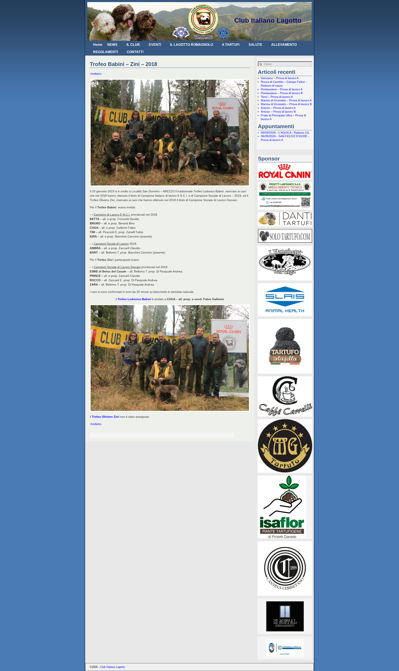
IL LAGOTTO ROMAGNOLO (191, 44)
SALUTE (255, 44)
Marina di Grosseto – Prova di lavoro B (286, 104)
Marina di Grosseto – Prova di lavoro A (286, 100)
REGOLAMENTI (105, 52)
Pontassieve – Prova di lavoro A (281, 89)
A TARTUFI (230, 44)
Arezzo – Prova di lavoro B (278, 111)
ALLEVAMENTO (284, 44)
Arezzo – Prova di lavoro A (278, 107)
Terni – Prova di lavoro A (277, 96)
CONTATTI (135, 52)
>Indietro (95, 73)
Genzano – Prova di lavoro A (279, 78)
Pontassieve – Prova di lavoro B (282, 93)
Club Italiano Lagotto (268, 20)
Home (97, 44)
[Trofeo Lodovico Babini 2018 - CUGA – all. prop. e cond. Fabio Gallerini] (170, 358)
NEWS (112, 44)
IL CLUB (133, 44)
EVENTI (155, 44)
